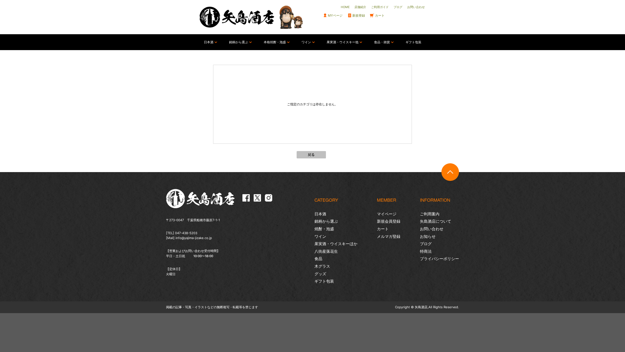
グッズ (320, 273)
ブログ (426, 243)
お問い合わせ (431, 228)
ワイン (306, 42)
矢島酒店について (435, 221)
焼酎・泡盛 (324, 228)
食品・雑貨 (382, 42)
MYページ (335, 15)
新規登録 (358, 15)
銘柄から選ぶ (238, 42)
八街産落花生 (326, 251)
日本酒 (208, 42)
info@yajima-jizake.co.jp (194, 238)
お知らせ (428, 236)
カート (380, 15)
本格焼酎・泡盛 (275, 42)
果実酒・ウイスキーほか (335, 243)
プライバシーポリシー (439, 258)
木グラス (322, 266)
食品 (318, 258)
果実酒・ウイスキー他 (342, 42)
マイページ (386, 213)
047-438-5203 (186, 233)
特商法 (426, 251)
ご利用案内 (429, 213)
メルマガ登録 (388, 236)
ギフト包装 (413, 42)
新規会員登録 (388, 221)
